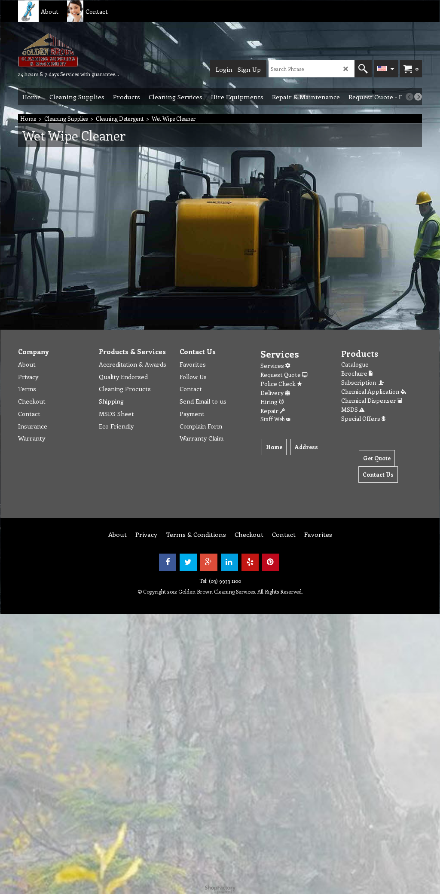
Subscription (360, 382)
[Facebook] (167, 562)
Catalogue (355, 364)
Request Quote (281, 374)
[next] (418, 97)
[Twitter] (188, 562)
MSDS (350, 409)
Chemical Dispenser (369, 400)
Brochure (355, 373)
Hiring (269, 402)
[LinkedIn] (229, 562)
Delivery (272, 393)
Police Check (278, 384)
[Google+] (208, 562)
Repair (270, 411)
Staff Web (273, 419)
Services (272, 365)
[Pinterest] (270, 562)
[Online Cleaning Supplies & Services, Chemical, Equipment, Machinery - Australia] (68, 50)
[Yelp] (250, 562)
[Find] (363, 68)
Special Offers (361, 418)
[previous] (409, 97)
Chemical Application (370, 391)
